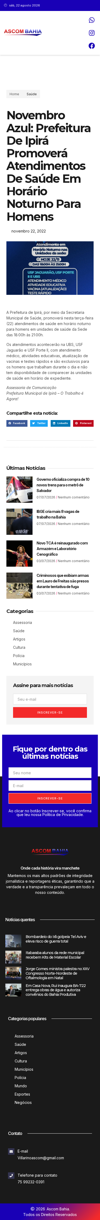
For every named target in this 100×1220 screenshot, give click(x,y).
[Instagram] (91, 32)
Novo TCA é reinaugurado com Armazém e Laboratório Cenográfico (62, 548)
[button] (16, 423)
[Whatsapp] (91, 20)
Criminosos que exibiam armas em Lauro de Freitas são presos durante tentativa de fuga (63, 581)
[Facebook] (91, 45)
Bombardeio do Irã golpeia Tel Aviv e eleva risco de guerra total (56, 939)
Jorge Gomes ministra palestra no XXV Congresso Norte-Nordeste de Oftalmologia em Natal (57, 973)
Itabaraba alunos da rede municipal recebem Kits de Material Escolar (55, 955)
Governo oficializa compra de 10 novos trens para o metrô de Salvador (63, 485)
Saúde (32, 94)
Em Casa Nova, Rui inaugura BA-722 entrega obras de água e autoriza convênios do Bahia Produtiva (56, 990)
